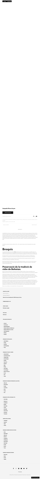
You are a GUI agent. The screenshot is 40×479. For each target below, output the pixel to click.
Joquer (5, 407)
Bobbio (5, 404)
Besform (5, 436)
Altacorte (5, 435)
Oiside (5, 457)
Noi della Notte (6, 345)
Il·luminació (14, 219)
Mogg (5, 366)
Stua (4, 374)
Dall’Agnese (6, 439)
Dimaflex (5, 344)
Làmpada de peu (25, 219)
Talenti (5, 459)
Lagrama (5, 422)
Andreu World (6, 354)
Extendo (5, 363)
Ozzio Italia (6, 368)
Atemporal (7, 221)
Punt (12, 221)
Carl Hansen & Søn (7, 355)
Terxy (5, 347)
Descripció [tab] (20, 229)
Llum (11, 221)
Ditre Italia (5, 443)
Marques (33, 219)
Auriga (5, 342)
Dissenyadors (10, 219)
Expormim (5, 454)
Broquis (7, 249)
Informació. (5, 314)
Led (9, 221)
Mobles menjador (7, 326)
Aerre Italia (5, 399)
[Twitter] (35, 216)
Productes (20, 471)
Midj (4, 365)
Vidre (14, 221)
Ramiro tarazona (7, 371)
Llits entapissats (6, 331)
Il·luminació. (6, 324)
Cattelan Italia (6, 357)
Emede (5, 386)
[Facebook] (34, 216)
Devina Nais (6, 384)
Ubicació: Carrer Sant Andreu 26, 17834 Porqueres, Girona (12, 297)
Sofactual (5, 412)
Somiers (5, 334)
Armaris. (5, 323)
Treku (5, 376)
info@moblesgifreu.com (7, 301)
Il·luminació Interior (19, 219)
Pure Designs (6, 369)
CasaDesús (5, 402)
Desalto (5, 360)
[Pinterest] (37, 216)
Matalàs (5, 332)
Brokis (7, 219)
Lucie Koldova (29, 219)
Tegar (5, 423)
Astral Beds (6, 433)
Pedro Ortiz (6, 410)
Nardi (5, 456)
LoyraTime (5, 387)
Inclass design (6, 358)
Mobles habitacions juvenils (8, 329)
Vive (4, 392)
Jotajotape (5, 420)
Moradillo (5, 409)
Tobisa (5, 425)
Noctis (5, 446)
